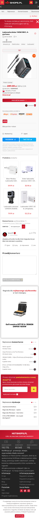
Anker (23, 44)
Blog (3, 482)
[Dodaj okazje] (31, 2)
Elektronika (15, 44)
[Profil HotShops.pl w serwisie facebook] (21, 490)
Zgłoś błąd (5, 493)
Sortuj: (5, 226)
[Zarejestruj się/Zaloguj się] (36, 2)
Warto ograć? (6, 346)
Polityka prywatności (27, 485)
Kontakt (4, 485)
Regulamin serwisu (26, 476)
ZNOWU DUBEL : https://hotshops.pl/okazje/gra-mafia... (17, 358)
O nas (4, 476)
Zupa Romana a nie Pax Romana (12, 352)
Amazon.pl (6, 44)
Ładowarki (30, 44)
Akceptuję (19, 516)
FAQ (3, 490)
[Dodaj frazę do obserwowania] (34, 389)
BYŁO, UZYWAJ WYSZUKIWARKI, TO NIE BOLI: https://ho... (16, 366)
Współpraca (6, 479)
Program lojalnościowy (10, 496)
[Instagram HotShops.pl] (28, 490)
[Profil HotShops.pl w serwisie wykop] (25, 490)
